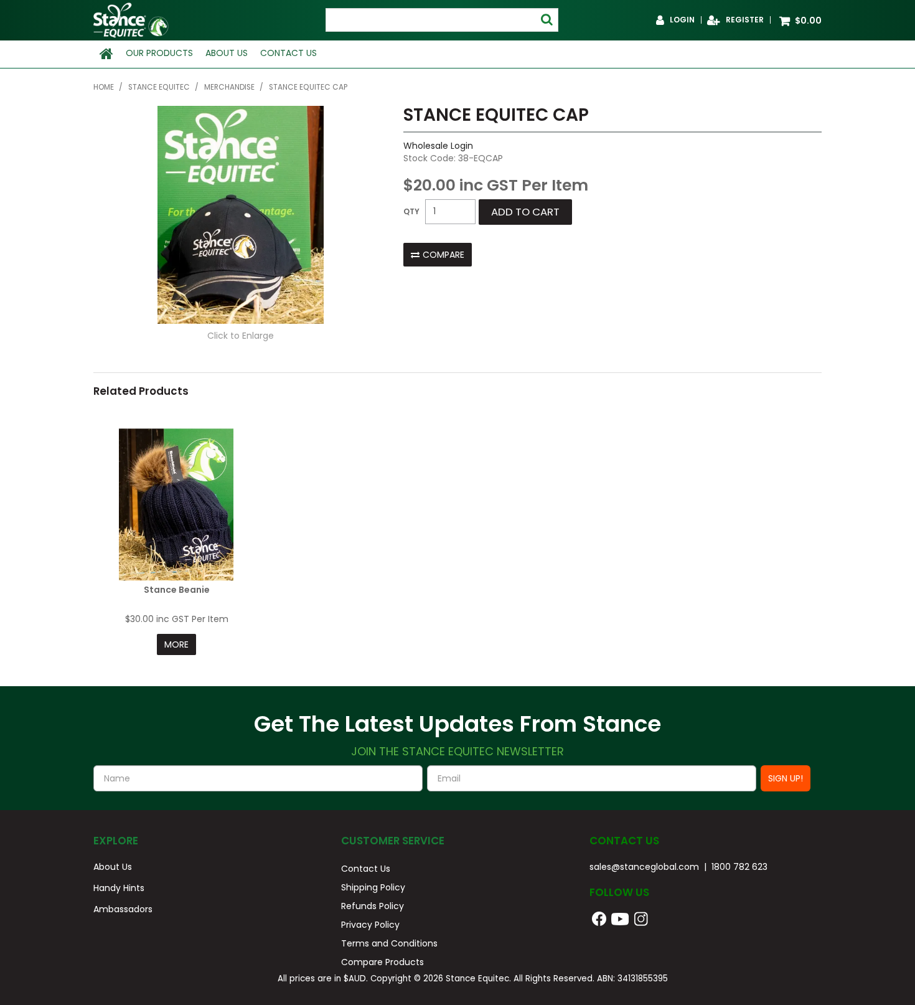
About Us (226, 53)
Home (106, 54)
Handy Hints (118, 888)
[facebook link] (599, 918)
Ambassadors (122, 909)
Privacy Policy (370, 924)
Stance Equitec (159, 87)
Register (745, 20)
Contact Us (288, 53)
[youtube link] (628, 918)
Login (682, 20)
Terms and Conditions (389, 943)
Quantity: (411, 211)
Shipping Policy (373, 887)
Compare (443, 254)
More (176, 644)
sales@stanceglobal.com (644, 867)
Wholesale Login (438, 145)
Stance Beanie (177, 589)
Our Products (159, 53)
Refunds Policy (372, 906)
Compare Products (382, 962)
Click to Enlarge (240, 335)
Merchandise (229, 87)
